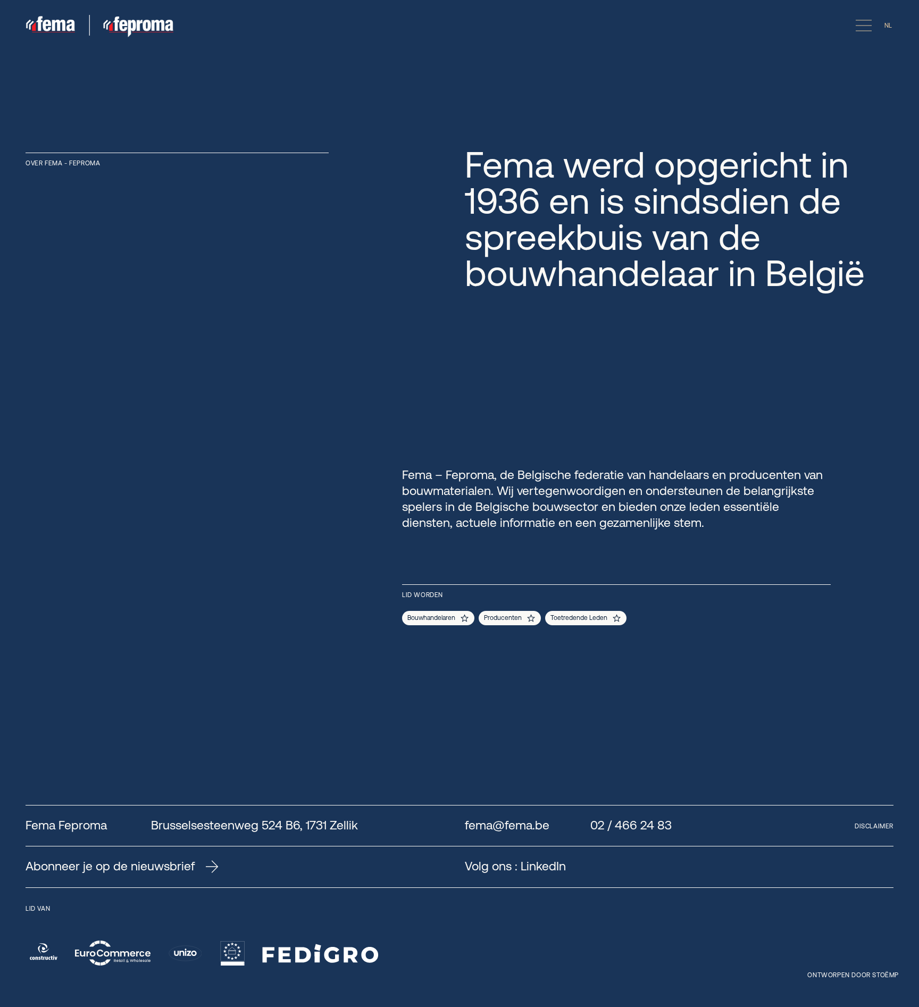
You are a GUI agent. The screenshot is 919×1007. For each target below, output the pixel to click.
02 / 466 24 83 (631, 825)
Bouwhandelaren (431, 618)
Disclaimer (874, 826)
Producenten (503, 618)
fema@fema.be (507, 825)
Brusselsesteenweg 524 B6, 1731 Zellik (254, 825)
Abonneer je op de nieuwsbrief (110, 866)
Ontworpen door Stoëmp (853, 975)
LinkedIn (543, 866)
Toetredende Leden (578, 618)
